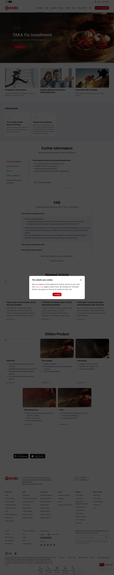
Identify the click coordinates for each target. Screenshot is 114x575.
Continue (57, 294)
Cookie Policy (39, 287)
